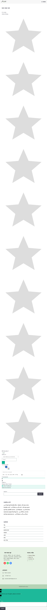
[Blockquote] (13, 474)
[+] (20, 474)
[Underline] (7, 474)
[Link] (17, 474)
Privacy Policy (31, 555)
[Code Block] (15, 474)
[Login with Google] (9, 469)
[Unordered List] (12, 474)
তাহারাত (5, 532)
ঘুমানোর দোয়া (6, 530)
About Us (30, 557)
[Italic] (5, 474)
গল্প (4, 527)
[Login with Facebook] (6, 467)
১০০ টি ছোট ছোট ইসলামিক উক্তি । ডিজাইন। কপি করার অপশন (16, 505)
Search (5, 491)
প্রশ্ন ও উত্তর (6, 540)
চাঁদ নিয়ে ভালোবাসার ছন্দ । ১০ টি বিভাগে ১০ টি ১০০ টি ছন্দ (16, 514)
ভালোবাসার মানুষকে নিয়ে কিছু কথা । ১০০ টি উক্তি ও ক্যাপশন (16, 512)
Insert (2, 608)
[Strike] (8, 474)
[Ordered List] (10, 474)
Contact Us (31, 559)
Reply (2, 601)
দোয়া (5, 535)
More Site (30, 560)
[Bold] (3, 474)
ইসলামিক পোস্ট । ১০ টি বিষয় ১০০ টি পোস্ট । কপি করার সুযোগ (17, 507)
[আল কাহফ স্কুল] (4, 2)
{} (18, 474)
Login (3, 452)
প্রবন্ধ (4, 537)
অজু (4, 525)
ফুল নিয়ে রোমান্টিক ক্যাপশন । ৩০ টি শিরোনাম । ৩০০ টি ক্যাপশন (17, 509)
